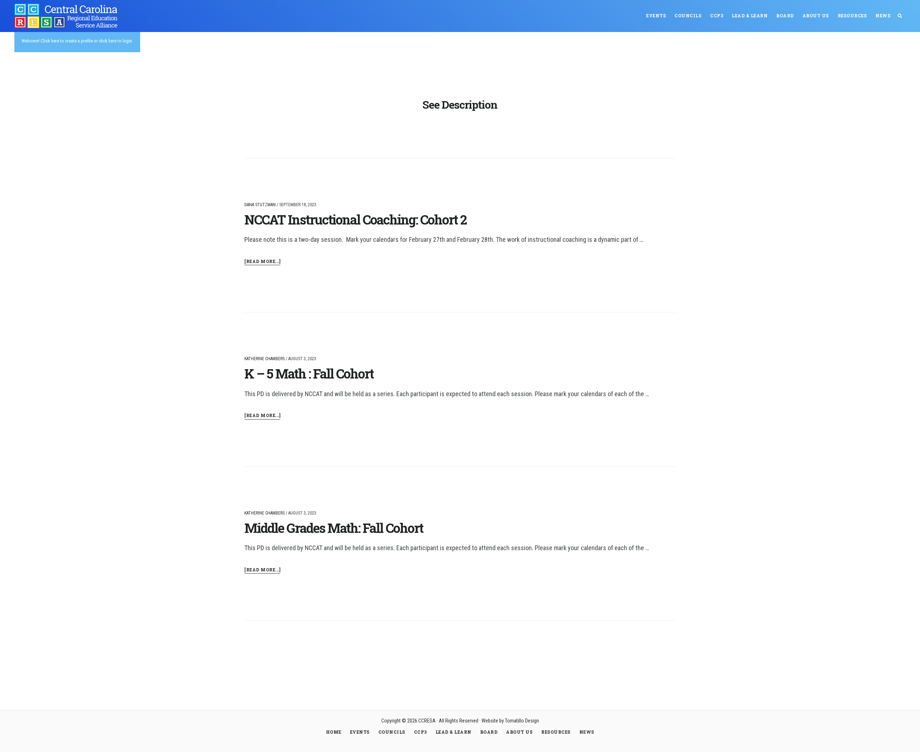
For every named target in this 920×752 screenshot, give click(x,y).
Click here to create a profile (67, 41)
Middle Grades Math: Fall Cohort (333, 527)
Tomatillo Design (522, 721)
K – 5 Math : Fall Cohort (308, 373)
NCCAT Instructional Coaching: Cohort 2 (355, 219)
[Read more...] (262, 261)
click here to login (115, 41)
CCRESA (68, 15)
